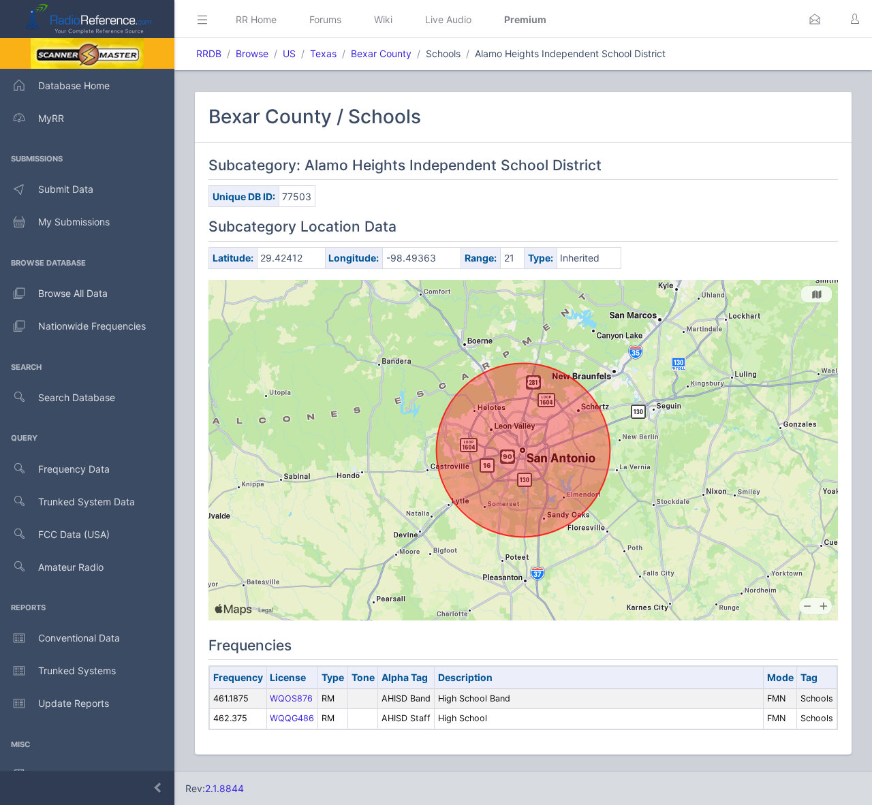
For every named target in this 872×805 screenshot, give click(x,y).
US (289, 53)
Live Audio (448, 19)
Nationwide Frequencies (92, 326)
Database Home (74, 85)
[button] (815, 19)
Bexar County (381, 53)
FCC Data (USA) (74, 534)
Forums (325, 19)
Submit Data (65, 189)
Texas (323, 53)
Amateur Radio (71, 567)
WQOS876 (291, 698)
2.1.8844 (224, 788)
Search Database (76, 397)
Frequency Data (74, 469)
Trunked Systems (77, 670)
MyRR (51, 118)
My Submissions (74, 221)
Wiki (383, 19)
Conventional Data (79, 638)
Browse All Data (73, 293)
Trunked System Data (86, 501)
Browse (252, 53)
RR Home (256, 19)
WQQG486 (292, 718)
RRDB (208, 53)
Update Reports (73, 703)
